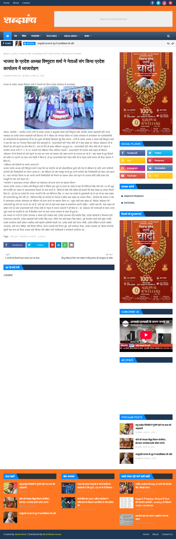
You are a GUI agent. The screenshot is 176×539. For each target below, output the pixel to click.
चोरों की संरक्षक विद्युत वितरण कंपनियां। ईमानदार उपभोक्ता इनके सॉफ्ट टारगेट (150, 441)
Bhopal (14, 236)
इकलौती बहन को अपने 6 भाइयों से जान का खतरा (151, 517)
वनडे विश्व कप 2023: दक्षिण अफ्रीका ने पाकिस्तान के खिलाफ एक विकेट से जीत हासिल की (95, 502)
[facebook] (152, 3)
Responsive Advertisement (113, 19)
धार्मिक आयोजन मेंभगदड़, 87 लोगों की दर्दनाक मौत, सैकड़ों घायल (153, 485)
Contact (26, 2)
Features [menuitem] (52, 35)
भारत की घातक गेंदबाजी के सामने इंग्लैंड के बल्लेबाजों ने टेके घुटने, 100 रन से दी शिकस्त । (95, 485)
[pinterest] (170, 3)
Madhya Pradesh (28, 236)
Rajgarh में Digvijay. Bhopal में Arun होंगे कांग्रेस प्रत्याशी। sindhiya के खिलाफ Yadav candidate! (153, 502)
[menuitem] (7, 36)
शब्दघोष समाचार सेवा (13, 75)
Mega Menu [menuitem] (70, 35)
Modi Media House (52, 534)
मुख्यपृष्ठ (6, 53)
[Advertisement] (146, 387)
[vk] (160, 168)
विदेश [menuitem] (24, 35)
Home (6, 2)
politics (14, 53)
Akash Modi (20, 534)
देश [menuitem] (15, 35)
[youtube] (132, 176)
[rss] (132, 160)
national (129, 202)
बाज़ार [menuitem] (87, 35)
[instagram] (164, 3)
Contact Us (167, 534)
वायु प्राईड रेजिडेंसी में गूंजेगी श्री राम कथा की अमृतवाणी (153, 426)
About (16, 2)
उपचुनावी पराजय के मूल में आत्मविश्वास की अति (55, 43)
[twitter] (158, 3)
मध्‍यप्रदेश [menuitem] (35, 35)
